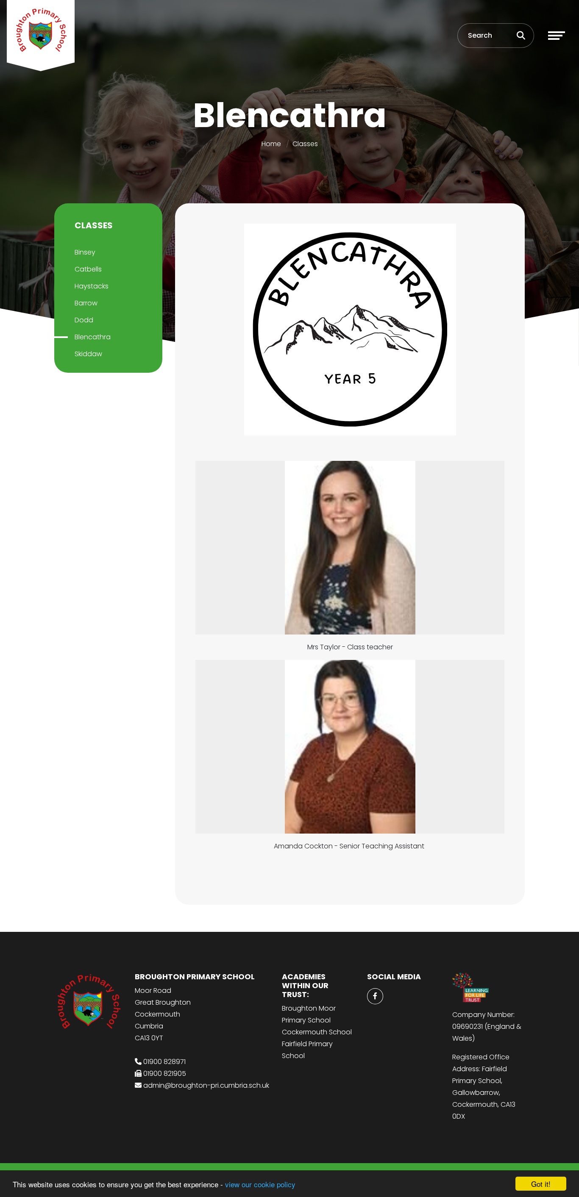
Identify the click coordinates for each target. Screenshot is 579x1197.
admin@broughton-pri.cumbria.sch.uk (206, 1085)
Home (271, 144)
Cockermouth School (317, 1032)
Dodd (84, 320)
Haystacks (92, 286)
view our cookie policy (260, 1184)
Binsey (85, 252)
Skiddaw (88, 354)
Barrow (86, 303)
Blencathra (93, 337)
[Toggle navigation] (556, 35)
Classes (305, 144)
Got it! (541, 1183)
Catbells (88, 269)
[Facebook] (375, 996)
